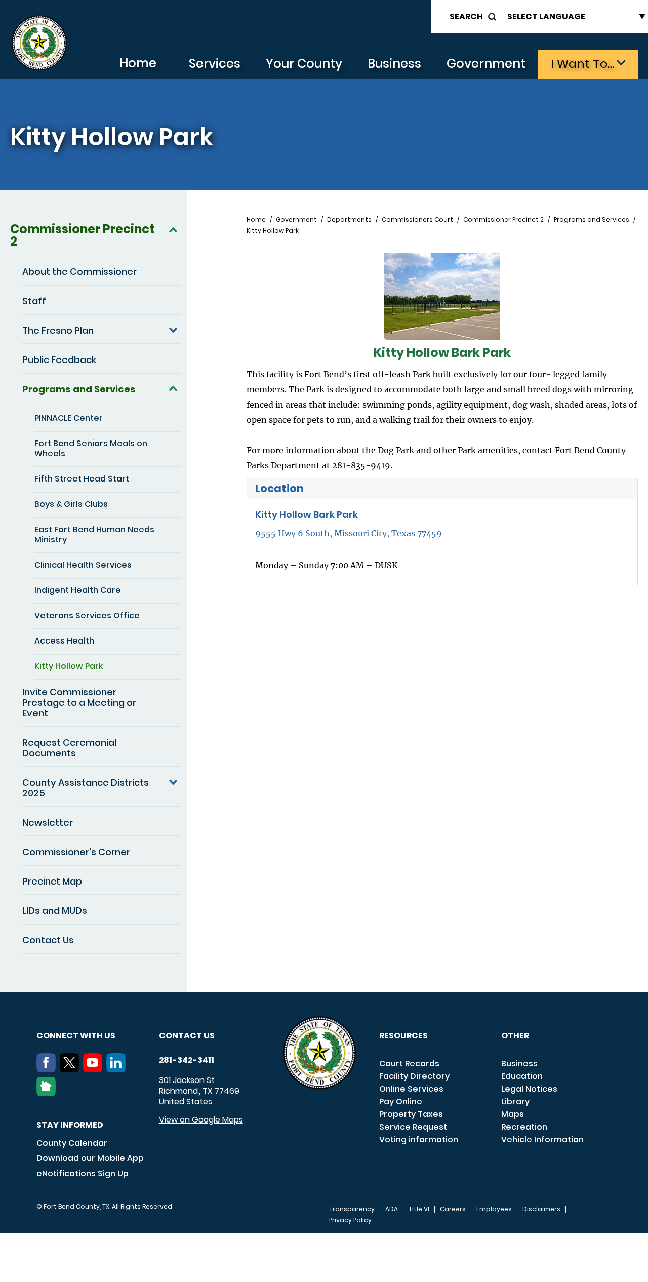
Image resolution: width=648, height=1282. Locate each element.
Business (394, 63)
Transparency (352, 1209)
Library (515, 1101)
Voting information (418, 1139)
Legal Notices (529, 1089)
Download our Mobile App (90, 1158)
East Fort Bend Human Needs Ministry (94, 534)
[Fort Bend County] (39, 43)
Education (522, 1076)
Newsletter (47, 822)
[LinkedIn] (118, 1069)
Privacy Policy (350, 1220)
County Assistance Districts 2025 (85, 787)
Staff (34, 301)
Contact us (187, 1035)
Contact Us (48, 940)
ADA (391, 1209)
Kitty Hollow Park (68, 666)
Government (486, 63)
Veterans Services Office (87, 615)
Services (214, 63)
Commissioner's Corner (76, 852)
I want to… (583, 63)
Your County (304, 63)
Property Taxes (411, 1114)
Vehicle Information (542, 1139)
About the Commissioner (79, 271)
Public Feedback (59, 359)
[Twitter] (71, 1069)
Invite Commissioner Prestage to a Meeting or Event (79, 702)
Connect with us (75, 1035)
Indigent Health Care (77, 590)
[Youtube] (94, 1069)
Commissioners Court (417, 219)
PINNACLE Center (68, 418)
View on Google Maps (201, 1120)
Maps (512, 1114)
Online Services (411, 1089)
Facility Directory (414, 1076)
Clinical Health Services (83, 565)
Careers (453, 1209)
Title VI (419, 1209)
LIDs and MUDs (54, 910)
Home (137, 63)
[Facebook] (48, 1069)
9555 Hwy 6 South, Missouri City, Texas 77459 (348, 533)
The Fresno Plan (58, 330)
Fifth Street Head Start (81, 479)
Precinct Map (52, 881)
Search (466, 16)
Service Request (413, 1127)
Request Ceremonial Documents (69, 747)
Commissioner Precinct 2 (82, 235)
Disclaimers (541, 1209)
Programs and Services (79, 389)
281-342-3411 (186, 1060)
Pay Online (400, 1101)
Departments (349, 219)
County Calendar (71, 1143)
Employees (494, 1209)
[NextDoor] (48, 1093)
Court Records (409, 1063)
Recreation (524, 1127)
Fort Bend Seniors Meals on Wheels (90, 448)
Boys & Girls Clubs (71, 504)
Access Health (64, 641)
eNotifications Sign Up (82, 1173)
